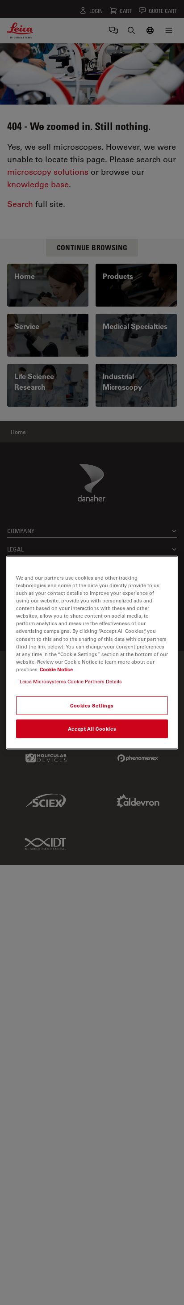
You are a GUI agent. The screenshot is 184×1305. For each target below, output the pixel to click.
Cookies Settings (92, 705)
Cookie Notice (56, 668)
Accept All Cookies (92, 728)
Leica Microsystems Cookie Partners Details (71, 681)
